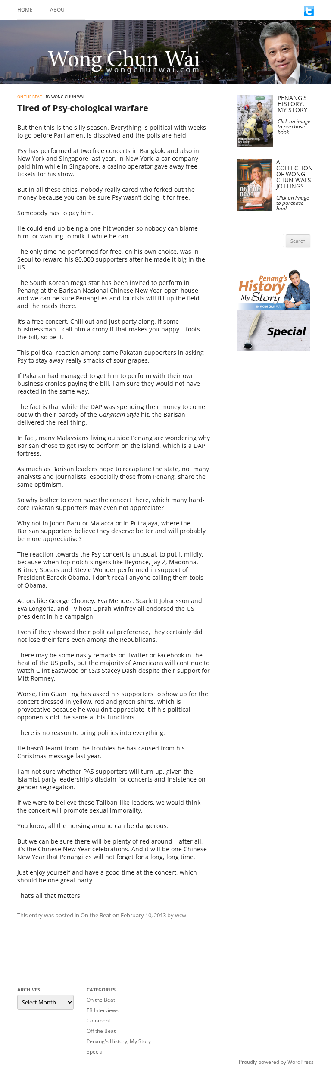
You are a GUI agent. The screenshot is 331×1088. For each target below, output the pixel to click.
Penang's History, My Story (119, 1041)
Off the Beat (101, 1031)
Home (25, 9)
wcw (180, 915)
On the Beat (29, 97)
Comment (98, 1020)
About (59, 9)
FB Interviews (103, 1010)
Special (95, 1051)
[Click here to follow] (309, 13)
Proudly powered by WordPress (276, 1062)
